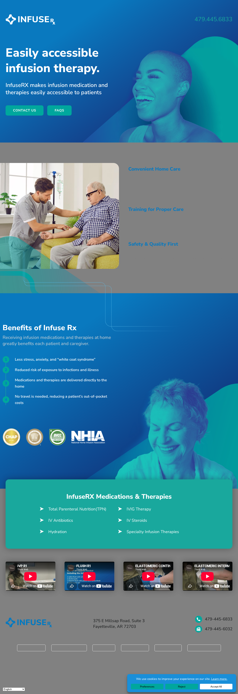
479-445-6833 (218, 619)
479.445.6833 (213, 19)
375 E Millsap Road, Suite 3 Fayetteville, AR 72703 (119, 623)
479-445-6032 (218, 629)
